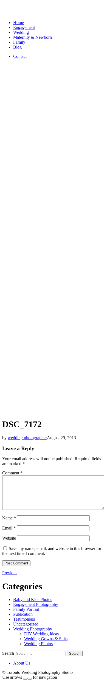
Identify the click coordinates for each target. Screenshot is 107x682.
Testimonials (24, 619)
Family (19, 42)
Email (9, 528)
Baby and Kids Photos (32, 599)
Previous (9, 572)
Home (18, 22)
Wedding (21, 32)
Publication (23, 614)
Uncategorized (25, 624)
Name (9, 518)
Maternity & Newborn (32, 37)
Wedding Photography (32, 629)
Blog (17, 47)
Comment (12, 473)
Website (9, 538)
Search (8, 653)
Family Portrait (26, 609)
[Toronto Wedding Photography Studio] (8, 13)
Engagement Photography (35, 604)
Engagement (24, 27)
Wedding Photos (38, 643)
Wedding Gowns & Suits (45, 638)
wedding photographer (27, 437)
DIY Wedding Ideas (41, 634)
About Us (21, 663)
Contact (20, 56)
